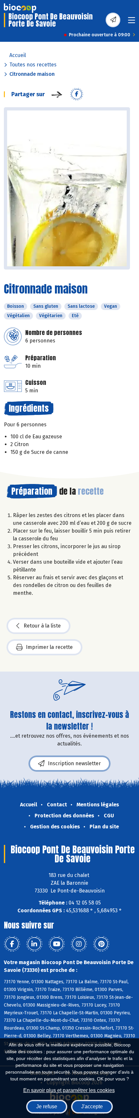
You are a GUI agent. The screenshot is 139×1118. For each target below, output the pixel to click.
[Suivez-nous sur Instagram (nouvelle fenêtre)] (79, 944)
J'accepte (92, 1106)
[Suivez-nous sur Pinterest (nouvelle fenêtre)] (101, 944)
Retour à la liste (42, 626)
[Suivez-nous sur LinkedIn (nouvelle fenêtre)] (34, 944)
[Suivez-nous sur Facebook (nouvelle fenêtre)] (12, 944)
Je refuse (46, 1106)
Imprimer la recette (49, 647)
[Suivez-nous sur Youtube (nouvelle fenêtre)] (56, 944)
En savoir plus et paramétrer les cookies (69, 1090)
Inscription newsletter (74, 763)
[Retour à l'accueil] (20, 8)
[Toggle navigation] (131, 22)
